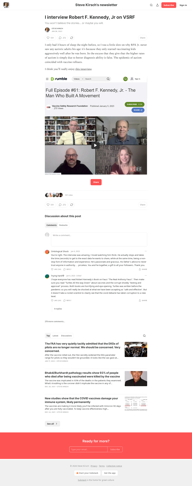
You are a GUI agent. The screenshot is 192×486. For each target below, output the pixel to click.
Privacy (94, 466)
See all (50, 423)
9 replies (58, 309)
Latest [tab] (55, 335)
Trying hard (56, 275)
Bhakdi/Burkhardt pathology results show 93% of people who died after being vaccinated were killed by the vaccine (82, 374)
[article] (96, 354)
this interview (83, 69)
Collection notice (114, 466)
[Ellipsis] (146, 251)
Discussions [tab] (66, 335)
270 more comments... (55, 321)
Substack (82, 480)
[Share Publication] (157, 5)
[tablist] (57, 225)
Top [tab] (48, 335)
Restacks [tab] (63, 225)
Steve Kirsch (57, 28)
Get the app (110, 473)
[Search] (151, 5)
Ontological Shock (60, 251)
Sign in (183, 5)
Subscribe (169, 5)
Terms (102, 466)
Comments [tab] (52, 225)
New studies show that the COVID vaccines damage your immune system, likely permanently (81, 400)
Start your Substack (88, 473)
